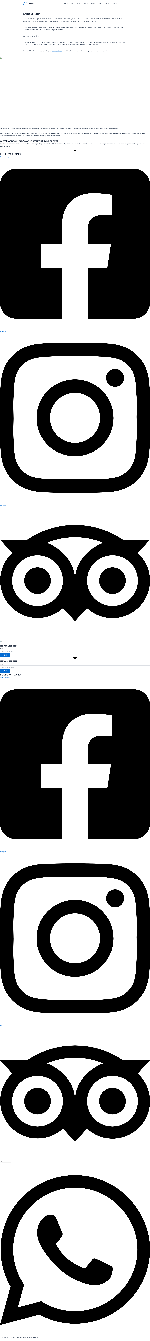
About (72, 3)
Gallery (86, 3)
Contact (114, 3)
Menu (79, 3)
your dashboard (57, 51)
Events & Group (96, 3)
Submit (5, 655)
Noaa (31, 3)
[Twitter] (126, 3)
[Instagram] (123, 3)
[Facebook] (121, 3)
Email (2, 648)
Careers (106, 3)
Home (66, 3)
